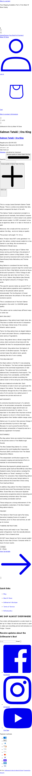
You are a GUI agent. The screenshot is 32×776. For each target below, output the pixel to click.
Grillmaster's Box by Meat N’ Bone (14, 770)
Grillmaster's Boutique (10, 602)
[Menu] (1, 30)
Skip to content (5, 1)
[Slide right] (0, 123)
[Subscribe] (20, 641)
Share (3, 546)
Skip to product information (9, 114)
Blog (4, 594)
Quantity (3, 159)
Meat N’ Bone (7, 598)
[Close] (0, 578)
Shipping (2, 152)
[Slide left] (0, 118)
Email (18, 641)
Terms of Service (9, 607)
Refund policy (7, 611)
